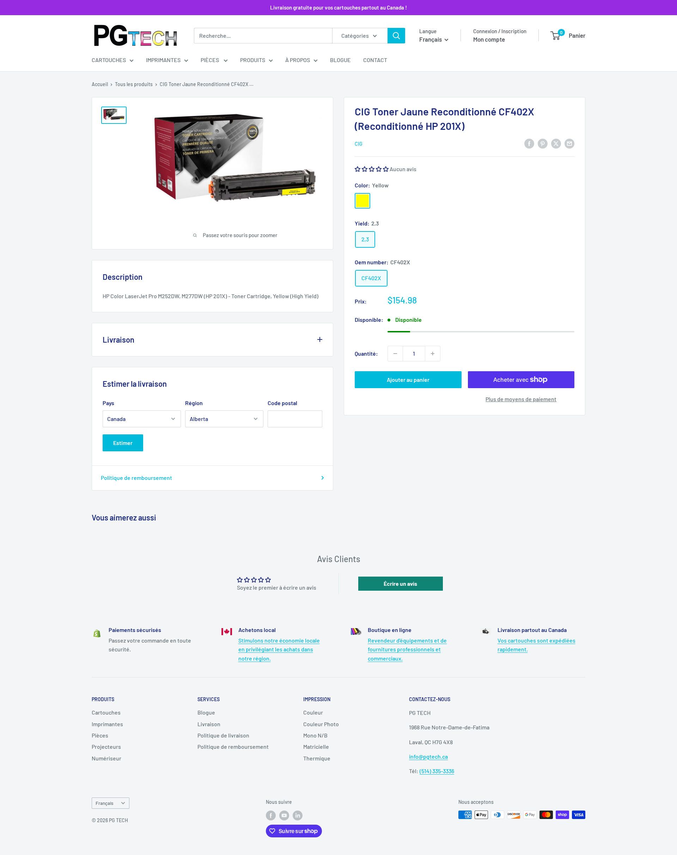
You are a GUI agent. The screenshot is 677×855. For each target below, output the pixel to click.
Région (194, 402)
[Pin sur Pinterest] (543, 143)
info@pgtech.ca (428, 756)
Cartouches (109, 59)
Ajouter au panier (408, 379)
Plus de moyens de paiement (521, 399)
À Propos (297, 59)
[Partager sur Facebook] (529, 143)
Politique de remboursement (136, 477)
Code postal (282, 402)
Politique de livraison (223, 735)
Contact (375, 59)
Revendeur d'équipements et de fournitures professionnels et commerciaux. (407, 649)
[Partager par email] (569, 143)
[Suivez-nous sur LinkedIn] (298, 815)
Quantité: (366, 353)
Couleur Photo (321, 724)
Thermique (316, 758)
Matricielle (316, 746)
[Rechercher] (396, 35)
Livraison (208, 724)
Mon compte (489, 39)
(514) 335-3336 (437, 770)
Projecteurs (106, 746)
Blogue (340, 59)
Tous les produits (134, 84)
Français (105, 803)
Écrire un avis (400, 583)
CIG (358, 144)
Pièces (210, 59)
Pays (108, 402)
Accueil (100, 84)
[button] (372, 168)
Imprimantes (163, 59)
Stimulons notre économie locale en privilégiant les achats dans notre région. (279, 649)
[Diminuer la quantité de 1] (395, 353)
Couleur (313, 712)
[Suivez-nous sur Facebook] (271, 815)
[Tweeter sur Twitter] (556, 143)
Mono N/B (315, 735)
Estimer (123, 442)
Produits (252, 59)
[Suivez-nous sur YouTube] (284, 815)
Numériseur (106, 758)
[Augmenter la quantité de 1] (432, 353)
